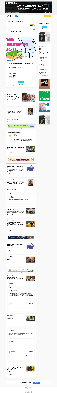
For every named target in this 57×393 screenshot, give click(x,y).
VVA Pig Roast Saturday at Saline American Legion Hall (14, 96)
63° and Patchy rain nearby (29, 15)
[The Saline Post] (12, 15)
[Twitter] (10, 60)
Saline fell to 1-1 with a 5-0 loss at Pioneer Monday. (14, 150)
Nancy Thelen (9, 173)
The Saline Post (16, 119)
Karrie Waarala (11, 34)
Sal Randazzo (13, 196)
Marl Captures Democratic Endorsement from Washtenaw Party (15, 278)
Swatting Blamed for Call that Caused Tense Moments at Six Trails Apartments (15, 368)
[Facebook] (8, 60)
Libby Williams (13, 351)
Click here (10, 73)
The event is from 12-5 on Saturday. (12, 99)
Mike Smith (13, 330)
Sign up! (44, 26)
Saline (8, 108)
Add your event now (44, 75)
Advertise (36, 382)
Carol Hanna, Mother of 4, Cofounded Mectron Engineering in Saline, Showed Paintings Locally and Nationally (15, 112)
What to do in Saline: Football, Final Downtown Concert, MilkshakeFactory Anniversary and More (15, 224)
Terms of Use (26, 392)
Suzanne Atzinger (14, 290)
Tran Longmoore (9, 152)
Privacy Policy (30, 392)
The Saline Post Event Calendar (43, 45)
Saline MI (33, 29)
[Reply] (9, 85)
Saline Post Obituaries (10, 119)
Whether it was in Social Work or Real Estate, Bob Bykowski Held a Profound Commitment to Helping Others (15, 182)
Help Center (30, 388)
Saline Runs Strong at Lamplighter (15, 209)
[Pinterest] (12, 60)
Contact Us (26, 388)
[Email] (14, 60)
